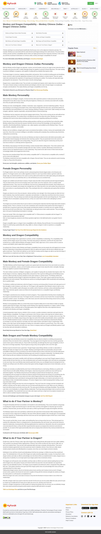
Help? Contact (69, 520)
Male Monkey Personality (41, 33)
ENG (96, 3)
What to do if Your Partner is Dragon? (44, 45)
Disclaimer (68, 514)
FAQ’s (67, 510)
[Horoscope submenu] (26, 8)
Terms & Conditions (71, 518)
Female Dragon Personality (11, 37)
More (95, 48)
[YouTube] (94, 516)
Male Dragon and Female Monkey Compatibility (46, 41)
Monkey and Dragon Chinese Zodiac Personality (15, 33)
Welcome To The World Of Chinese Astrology (16, 20)
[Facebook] (85, 516)
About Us (68, 507)
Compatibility (51, 20)
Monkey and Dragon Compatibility (43, 37)
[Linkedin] (88, 516)
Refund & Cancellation (72, 516)
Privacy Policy (69, 512)
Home (4, 20)
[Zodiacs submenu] (35, 8)
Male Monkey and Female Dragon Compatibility (15, 41)
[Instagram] (82, 516)
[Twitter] (91, 516)
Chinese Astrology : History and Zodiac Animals (37, 20)
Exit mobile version (50, 532)
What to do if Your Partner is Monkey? (13, 45)
